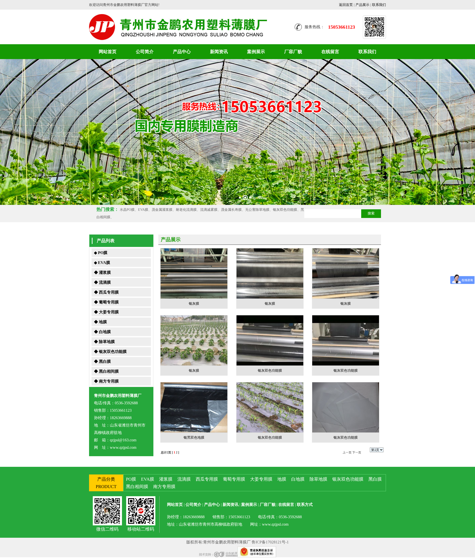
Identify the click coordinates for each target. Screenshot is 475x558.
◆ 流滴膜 (102, 282)
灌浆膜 (165, 479)
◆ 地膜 (100, 322)
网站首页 (108, 51)
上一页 (347, 452)
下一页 (356, 452)
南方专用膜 (164, 486)
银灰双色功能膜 (347, 479)
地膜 (281, 479)
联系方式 (305, 504)
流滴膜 (184, 479)
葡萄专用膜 (234, 479)
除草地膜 (318, 479)
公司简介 (145, 51)
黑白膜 (375, 479)
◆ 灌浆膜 (102, 272)
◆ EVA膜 (102, 262)
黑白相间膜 (137, 486)
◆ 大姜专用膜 (106, 312)
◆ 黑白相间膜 (106, 371)
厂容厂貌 (293, 51)
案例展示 (256, 51)
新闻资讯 (219, 51)
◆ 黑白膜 (102, 361)
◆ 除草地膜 (104, 342)
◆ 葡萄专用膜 (106, 302)
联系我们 (379, 5)
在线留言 (330, 51)
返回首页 (346, 5)
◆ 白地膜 (102, 332)
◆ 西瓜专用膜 (106, 292)
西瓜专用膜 (207, 479)
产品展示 (362, 5)
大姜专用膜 (261, 479)
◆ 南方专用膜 (106, 381)
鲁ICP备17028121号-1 (270, 542)
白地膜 (298, 479)
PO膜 (131, 479)
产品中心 (182, 51)
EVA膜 (147, 479)
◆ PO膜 (100, 253)
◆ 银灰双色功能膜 (110, 351)
